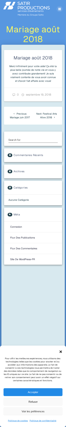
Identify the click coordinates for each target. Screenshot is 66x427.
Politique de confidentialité (43, 420)
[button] (60, 351)
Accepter (33, 392)
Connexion (16, 226)
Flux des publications (22, 237)
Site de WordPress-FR (22, 259)
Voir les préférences (33, 411)
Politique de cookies (18, 420)
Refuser (33, 401)
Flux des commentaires (23, 248)
